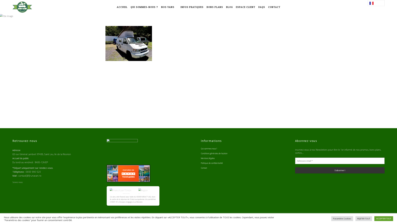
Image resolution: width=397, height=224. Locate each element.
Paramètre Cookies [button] (342, 218)
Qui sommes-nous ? (209, 148)
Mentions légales (208, 158)
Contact (204, 168)
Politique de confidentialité (212, 163)
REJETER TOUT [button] (363, 218)
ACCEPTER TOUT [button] (383, 218)
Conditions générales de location (214, 153)
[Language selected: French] (376, 3)
